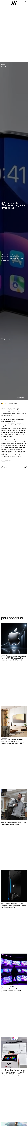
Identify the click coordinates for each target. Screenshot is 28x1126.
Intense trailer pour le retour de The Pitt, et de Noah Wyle (13, 823)
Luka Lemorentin (21, 397)
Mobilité (3, 66)
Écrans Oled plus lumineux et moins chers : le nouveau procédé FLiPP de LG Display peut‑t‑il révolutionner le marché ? (12, 1073)
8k (2, 987)
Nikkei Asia (14, 425)
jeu (2, 903)
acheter (3, 461)
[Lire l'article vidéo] (14, 805)
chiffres (3, 656)
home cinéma (4, 739)
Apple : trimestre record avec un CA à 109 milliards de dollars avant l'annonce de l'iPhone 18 (13, 658)
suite (3, 822)
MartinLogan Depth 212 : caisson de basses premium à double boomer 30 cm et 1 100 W (13, 741)
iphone (3, 64)
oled (3, 1070)
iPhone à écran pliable (8, 430)
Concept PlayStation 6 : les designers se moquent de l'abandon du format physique (13, 905)
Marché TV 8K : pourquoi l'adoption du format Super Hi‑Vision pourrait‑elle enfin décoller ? (13, 989)
